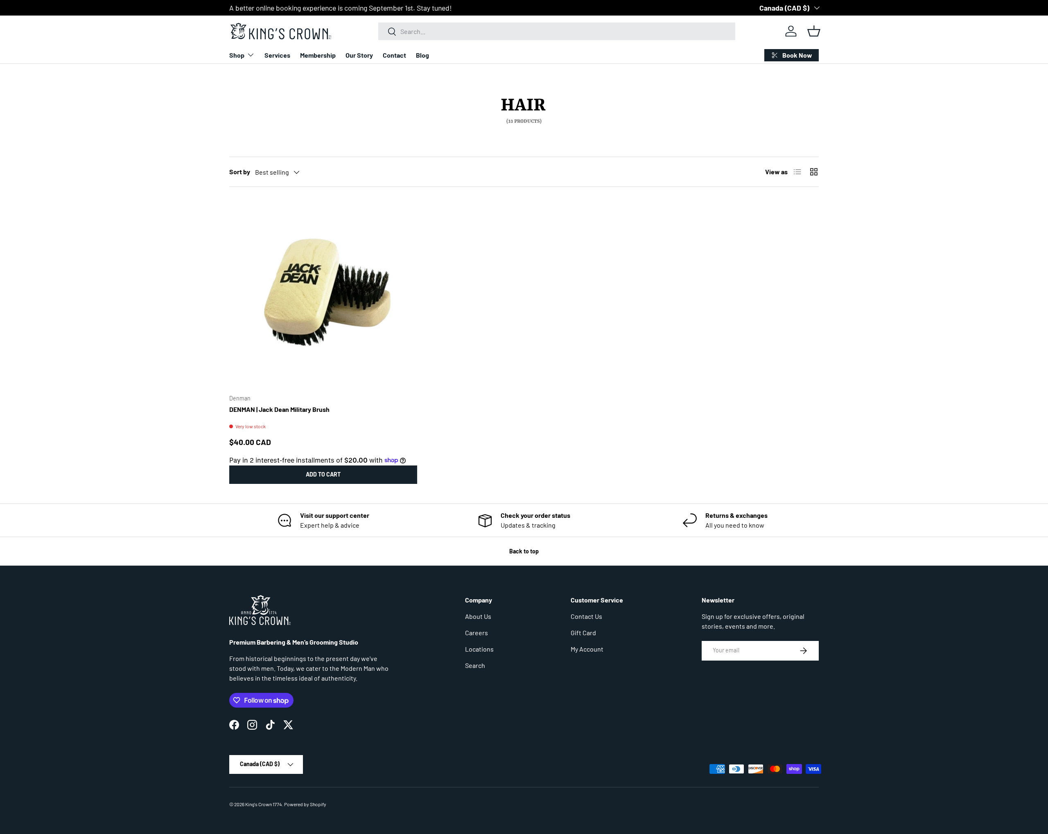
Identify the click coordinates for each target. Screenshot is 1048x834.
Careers (476, 632)
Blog (422, 55)
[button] (814, 31)
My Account (587, 649)
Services (277, 55)
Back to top (524, 551)
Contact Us (586, 616)
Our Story (359, 55)
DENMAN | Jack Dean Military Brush (279, 409)
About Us (478, 616)
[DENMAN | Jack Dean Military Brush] (323, 294)
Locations (479, 649)
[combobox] (556, 31)
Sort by (239, 171)
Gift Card (583, 632)
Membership (318, 55)
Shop (236, 55)
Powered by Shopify (305, 804)
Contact (394, 55)
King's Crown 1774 (263, 804)
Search (475, 665)
